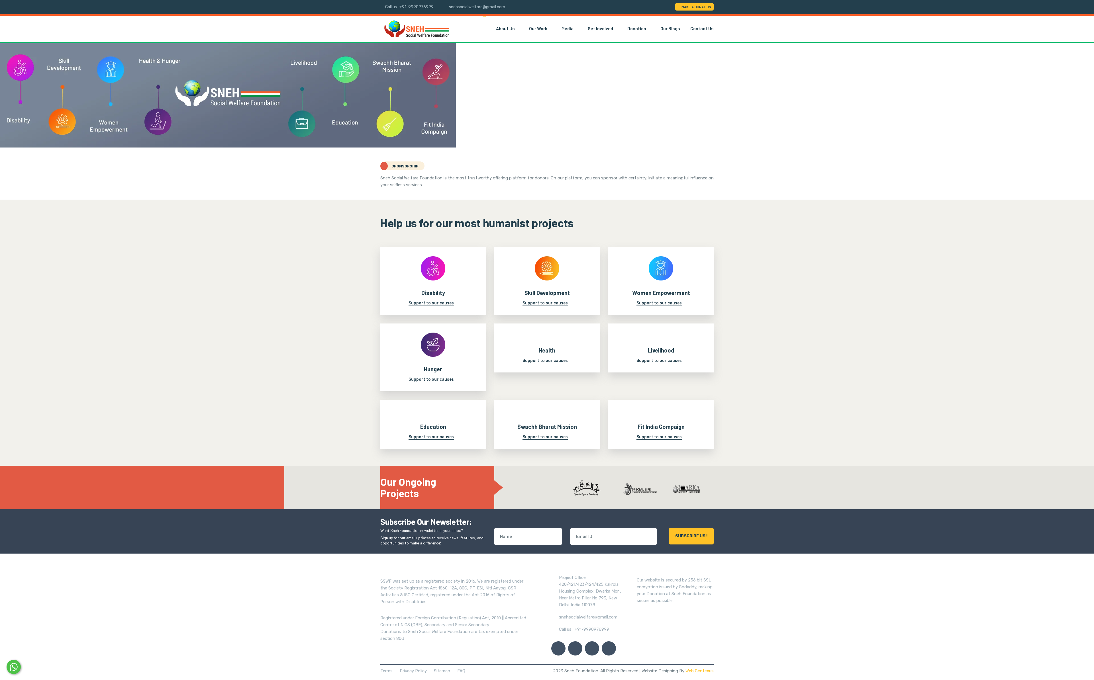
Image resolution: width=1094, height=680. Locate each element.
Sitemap (442, 670)
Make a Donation (696, 7)
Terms (386, 670)
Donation (637, 28)
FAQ (461, 670)
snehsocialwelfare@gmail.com (477, 7)
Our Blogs (670, 28)
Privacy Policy (413, 670)
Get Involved (601, 28)
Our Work (538, 28)
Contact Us (702, 28)
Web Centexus (699, 670)
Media (568, 28)
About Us (506, 28)
